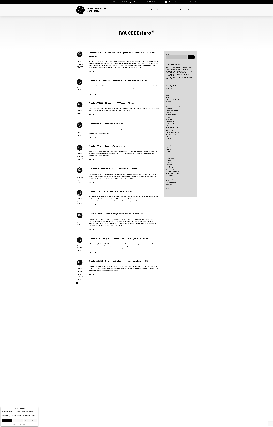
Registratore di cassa (171, 169)
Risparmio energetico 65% (173, 171)
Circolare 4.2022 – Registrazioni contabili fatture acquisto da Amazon (118, 238)
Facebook (193, 2)
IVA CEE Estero (80, 67)
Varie (80, 182)
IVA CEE (81, 66)
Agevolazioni (169, 88)
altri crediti (169, 93)
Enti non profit (169, 130)
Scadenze (168, 177)
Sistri (167, 180)
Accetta (7, 420)
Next (89, 283)
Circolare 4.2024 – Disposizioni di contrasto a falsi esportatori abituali (119, 80)
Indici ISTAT (169, 142)
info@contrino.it (171, 2)
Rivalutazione (169, 175)
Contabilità (79, 63)
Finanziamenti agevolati (172, 134)
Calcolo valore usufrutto (172, 99)
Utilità (167, 188)
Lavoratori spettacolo (172, 156)
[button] (36, 408)
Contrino (79, 60)
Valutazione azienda (171, 190)
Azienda (168, 95)
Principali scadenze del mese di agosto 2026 (177, 69)
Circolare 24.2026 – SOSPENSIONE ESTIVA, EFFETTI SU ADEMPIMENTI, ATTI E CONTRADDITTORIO (179, 72)
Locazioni (168, 160)
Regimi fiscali (169, 168)
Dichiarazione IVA (170, 121)
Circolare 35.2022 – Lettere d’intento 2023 (107, 123)
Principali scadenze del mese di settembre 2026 (178, 67)
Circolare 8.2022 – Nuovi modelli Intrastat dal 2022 (110, 191)
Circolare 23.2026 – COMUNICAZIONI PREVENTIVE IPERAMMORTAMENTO (178, 75)
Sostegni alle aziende (171, 182)
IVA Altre (168, 149)
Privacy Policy (22, 424)
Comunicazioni (170, 103)
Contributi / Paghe (171, 114)
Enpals (168, 129)
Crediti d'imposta (170, 118)
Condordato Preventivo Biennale (174, 106)
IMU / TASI (168, 140)
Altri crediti (169, 92)
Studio (167, 186)
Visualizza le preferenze (30, 420)
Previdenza (169, 162)
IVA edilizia (169, 155)
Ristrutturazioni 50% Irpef (172, 173)
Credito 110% (169, 119)
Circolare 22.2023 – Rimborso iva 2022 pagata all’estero (112, 103)
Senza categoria (170, 179)
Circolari (79, 61)
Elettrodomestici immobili (172, 127)
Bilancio (168, 97)
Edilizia (167, 125)
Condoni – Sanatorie (171, 105)
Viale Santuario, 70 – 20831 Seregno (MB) (123, 2)
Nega (18, 420)
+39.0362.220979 (151, 2)
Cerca (167, 54)
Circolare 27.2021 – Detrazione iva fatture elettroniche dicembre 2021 (119, 261)
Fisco (79, 135)
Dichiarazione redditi (171, 123)
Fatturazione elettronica (172, 132)
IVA (78, 66)
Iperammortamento (171, 143)
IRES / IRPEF (169, 145)
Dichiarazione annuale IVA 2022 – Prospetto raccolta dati (113, 168)
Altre (167, 90)
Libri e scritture (170, 158)
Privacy (168, 166)
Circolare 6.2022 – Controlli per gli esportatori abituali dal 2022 (116, 214)
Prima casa (169, 164)
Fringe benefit (169, 138)
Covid (167, 116)
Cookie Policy (16, 424)
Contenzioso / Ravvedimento (173, 110)
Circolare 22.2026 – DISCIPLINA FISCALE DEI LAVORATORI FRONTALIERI (180, 78)
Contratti (168, 112)
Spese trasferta (170, 184)
